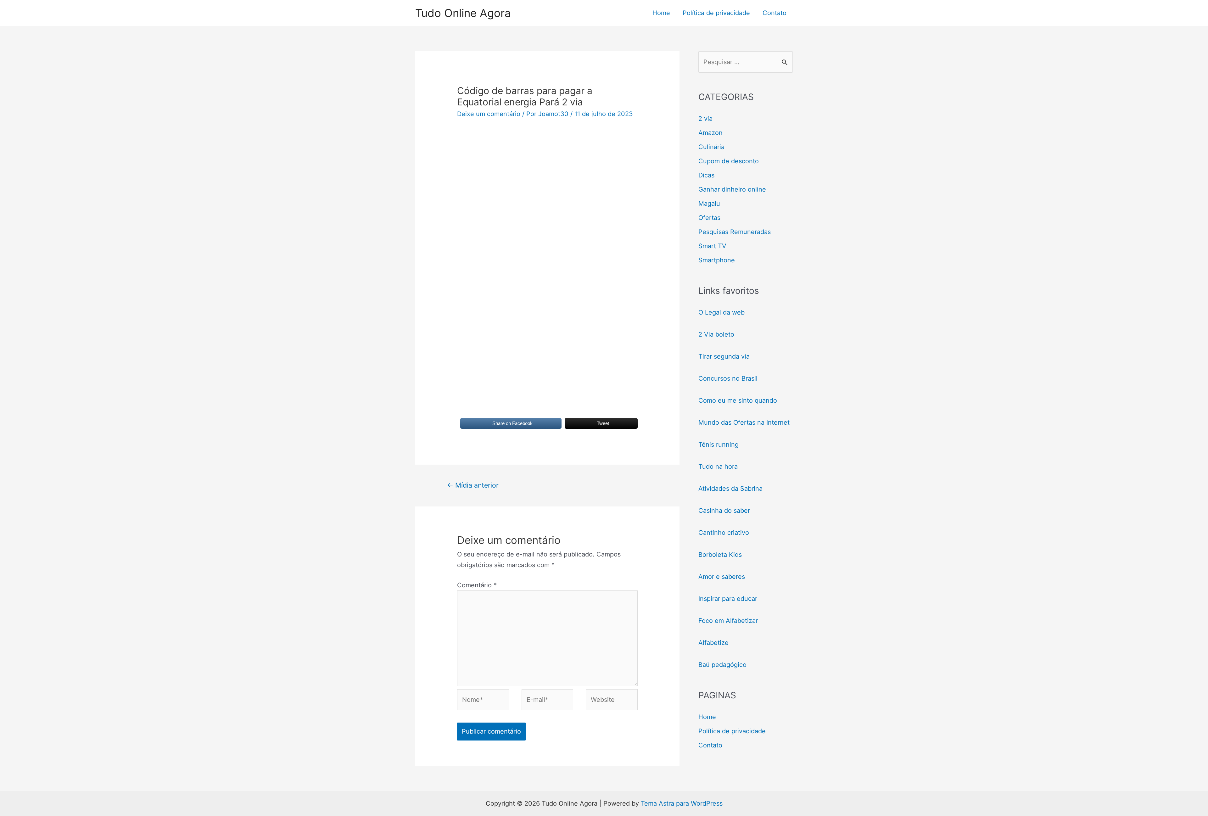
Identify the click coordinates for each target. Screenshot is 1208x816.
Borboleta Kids (720, 554)
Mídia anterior (473, 485)
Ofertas (709, 217)
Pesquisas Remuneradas (734, 232)
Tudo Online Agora (463, 13)
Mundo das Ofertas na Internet (744, 422)
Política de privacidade (716, 13)
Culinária (711, 147)
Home (661, 13)
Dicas (706, 175)
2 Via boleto (716, 334)
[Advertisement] (547, 178)
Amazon (710, 133)
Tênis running (718, 444)
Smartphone (716, 260)
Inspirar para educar (727, 598)
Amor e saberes (721, 576)
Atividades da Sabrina (730, 488)
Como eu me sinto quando (737, 400)
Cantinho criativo (723, 532)
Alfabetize (713, 642)
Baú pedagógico (722, 664)
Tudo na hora (718, 466)
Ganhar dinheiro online (732, 189)
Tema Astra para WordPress (682, 803)
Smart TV (712, 246)
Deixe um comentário (488, 114)
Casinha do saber (724, 510)
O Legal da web (721, 312)
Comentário (477, 585)
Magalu (709, 203)
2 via (705, 118)
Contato (774, 13)
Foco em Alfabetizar (728, 620)
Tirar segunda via (725, 356)
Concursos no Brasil (728, 378)
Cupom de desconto (728, 161)
